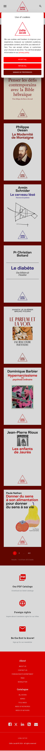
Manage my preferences (22, 72)
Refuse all (22, 66)
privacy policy (24, 52)
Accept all (22, 59)
